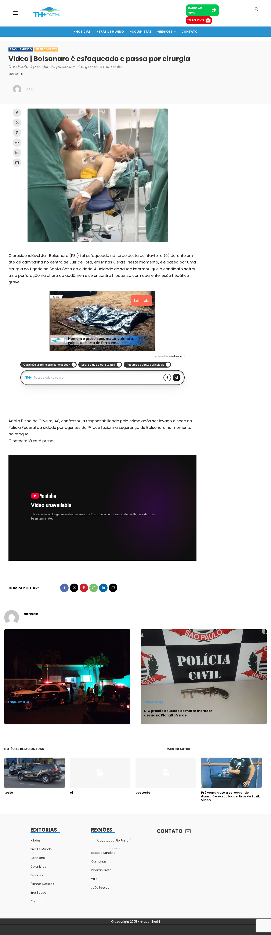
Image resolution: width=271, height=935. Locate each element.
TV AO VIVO (195, 20)
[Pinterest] (17, 132)
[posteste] (166, 773)
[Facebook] (17, 113)
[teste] (34, 773)
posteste (143, 792)
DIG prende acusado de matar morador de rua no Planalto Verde (178, 713)
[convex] (17, 89)
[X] (17, 122)
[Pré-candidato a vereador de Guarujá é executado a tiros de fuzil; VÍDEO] (231, 773)
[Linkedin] (17, 152)
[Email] (17, 162)
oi (71, 792)
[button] (257, 9)
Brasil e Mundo (21, 49)
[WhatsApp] (17, 142)
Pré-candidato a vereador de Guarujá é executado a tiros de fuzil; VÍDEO (230, 796)
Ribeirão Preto (46, 49)
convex (29, 88)
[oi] (100, 773)
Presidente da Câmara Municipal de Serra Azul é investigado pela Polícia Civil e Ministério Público (43, 711)
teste (8, 792)
